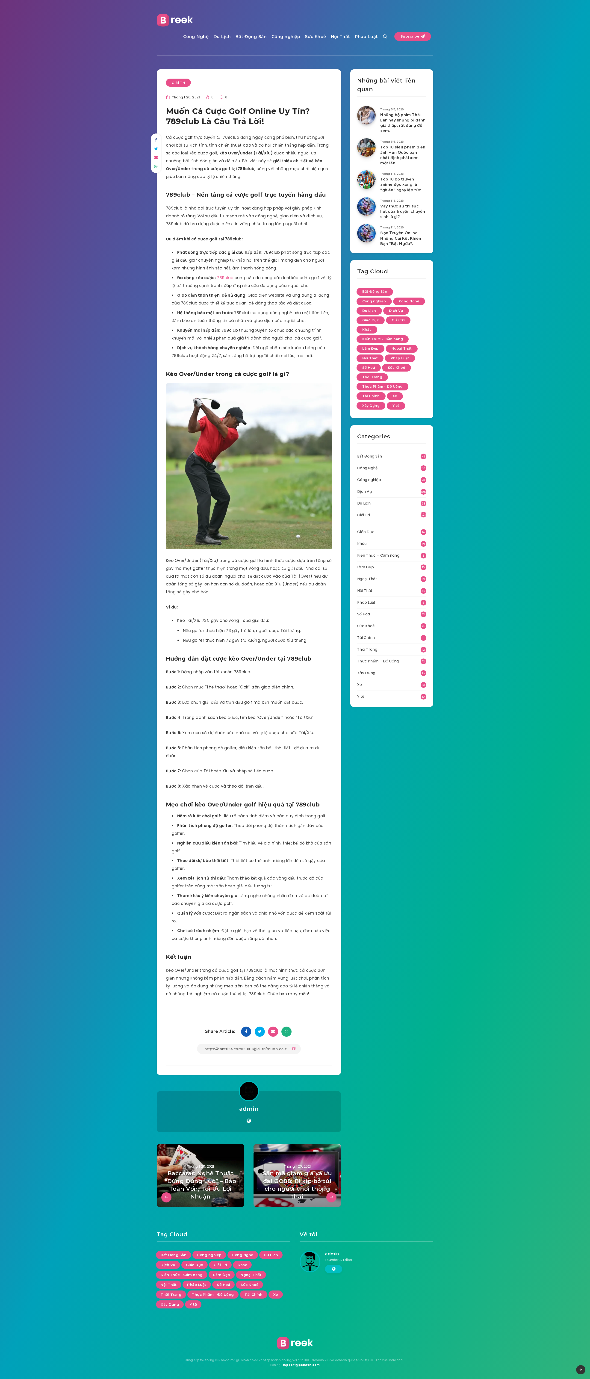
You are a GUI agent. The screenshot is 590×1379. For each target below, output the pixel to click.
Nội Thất (340, 36)
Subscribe (410, 36)
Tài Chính (371, 396)
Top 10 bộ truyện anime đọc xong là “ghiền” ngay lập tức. (401, 184)
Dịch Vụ (396, 311)
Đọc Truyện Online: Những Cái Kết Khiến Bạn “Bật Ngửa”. (400, 238)
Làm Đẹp (370, 348)
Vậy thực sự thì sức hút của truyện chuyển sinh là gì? (402, 211)
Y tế (395, 406)
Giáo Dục (370, 320)
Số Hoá (368, 368)
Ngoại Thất (402, 348)
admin (249, 1108)
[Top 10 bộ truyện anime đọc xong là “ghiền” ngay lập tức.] (366, 179)
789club (225, 278)
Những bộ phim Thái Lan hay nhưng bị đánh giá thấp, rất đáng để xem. (403, 123)
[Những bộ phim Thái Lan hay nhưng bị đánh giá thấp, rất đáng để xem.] (366, 115)
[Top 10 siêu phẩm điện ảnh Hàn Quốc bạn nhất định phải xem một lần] (366, 147)
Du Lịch (222, 36)
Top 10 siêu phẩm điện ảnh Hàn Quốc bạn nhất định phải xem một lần (402, 155)
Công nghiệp (285, 36)
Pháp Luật (366, 36)
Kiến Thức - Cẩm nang (382, 339)
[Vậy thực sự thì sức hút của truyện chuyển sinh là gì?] (366, 206)
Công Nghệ (196, 36)
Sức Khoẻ (315, 36)
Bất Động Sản (251, 36)
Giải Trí (178, 82)
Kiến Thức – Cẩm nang (378, 555)
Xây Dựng (371, 406)
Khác (367, 330)
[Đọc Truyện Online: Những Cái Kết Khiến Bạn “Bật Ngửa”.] (366, 233)
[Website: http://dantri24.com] (249, 1120)
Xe (395, 396)
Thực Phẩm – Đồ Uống (378, 661)
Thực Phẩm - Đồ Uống (382, 386)
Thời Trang (372, 377)
